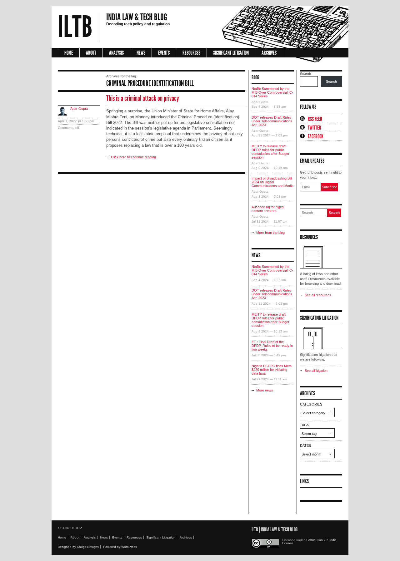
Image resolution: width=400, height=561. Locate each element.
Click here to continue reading (133, 157)
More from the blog (270, 232)
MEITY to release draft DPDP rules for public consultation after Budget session (270, 151)
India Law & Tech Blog (136, 17)
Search (305, 74)
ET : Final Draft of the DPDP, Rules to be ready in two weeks (272, 345)
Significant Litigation (231, 52)
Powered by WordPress (120, 547)
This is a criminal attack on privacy (142, 98)
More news (264, 390)
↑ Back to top (70, 528)
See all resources (318, 295)
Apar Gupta (79, 109)
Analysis (116, 52)
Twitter (314, 127)
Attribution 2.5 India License (309, 541)
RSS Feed (315, 119)
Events (164, 52)
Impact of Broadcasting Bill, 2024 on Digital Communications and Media (272, 182)
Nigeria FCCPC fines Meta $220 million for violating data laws (272, 369)
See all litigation (316, 370)
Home (68, 52)
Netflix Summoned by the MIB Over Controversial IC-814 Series (272, 92)
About (91, 52)
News (141, 52)
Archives (269, 52)
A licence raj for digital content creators (268, 209)
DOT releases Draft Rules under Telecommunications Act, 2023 (272, 121)
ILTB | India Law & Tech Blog (275, 529)
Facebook (315, 136)
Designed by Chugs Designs (78, 547)
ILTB (75, 27)
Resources (191, 52)
